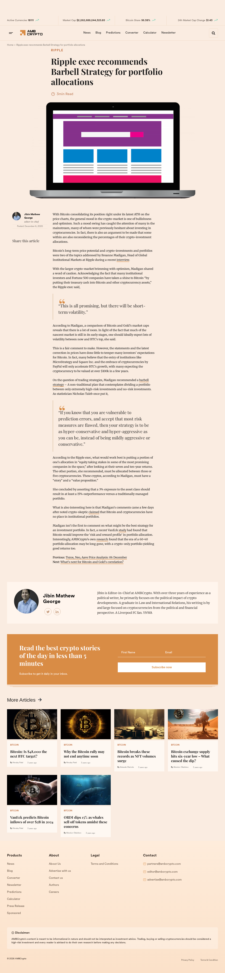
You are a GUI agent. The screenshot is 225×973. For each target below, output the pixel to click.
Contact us (56, 878)
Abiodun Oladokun (181, 767)
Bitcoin (14, 745)
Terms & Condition (209, 960)
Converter (131, 32)
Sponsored (14, 913)
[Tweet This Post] (23, 249)
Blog (98, 32)
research (102, 539)
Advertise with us (60, 871)
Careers (54, 892)
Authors (54, 885)
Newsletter (168, 32)
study (122, 530)
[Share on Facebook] (15, 249)
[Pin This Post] (31, 249)
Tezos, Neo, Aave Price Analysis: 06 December (96, 557)
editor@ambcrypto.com (162, 872)
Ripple (57, 50)
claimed (94, 512)
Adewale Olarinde (127, 767)
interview (123, 260)
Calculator (149, 32)
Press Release (15, 906)
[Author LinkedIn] (57, 611)
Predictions (113, 32)
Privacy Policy (187, 960)
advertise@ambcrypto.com (164, 879)
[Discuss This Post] (15, 257)
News (87, 32)
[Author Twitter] (48, 611)
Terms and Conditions (104, 864)
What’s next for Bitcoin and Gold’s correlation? (92, 562)
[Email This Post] (39, 249)
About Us (55, 864)
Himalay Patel (18, 763)
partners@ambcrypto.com (164, 864)
